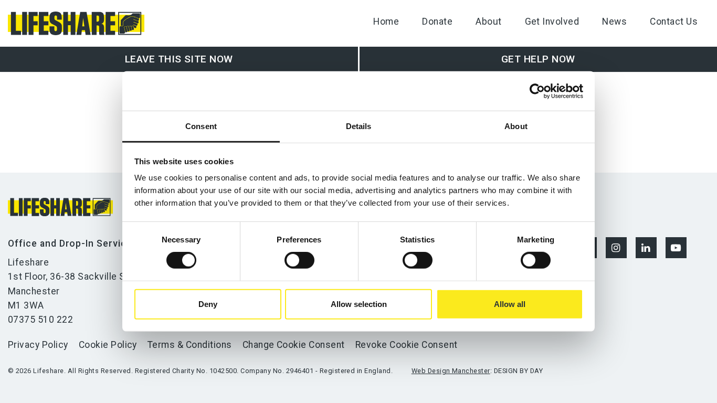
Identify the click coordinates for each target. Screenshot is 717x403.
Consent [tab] (201, 126)
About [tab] (516, 126)
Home (386, 21)
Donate (437, 21)
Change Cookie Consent (293, 345)
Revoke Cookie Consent (406, 345)
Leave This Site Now (179, 59)
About (488, 21)
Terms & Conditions (189, 345)
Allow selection (359, 304)
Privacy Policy (38, 345)
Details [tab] (359, 126)
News (614, 21)
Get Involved (552, 21)
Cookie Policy (108, 345)
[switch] (299, 260)
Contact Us (674, 21)
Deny (207, 304)
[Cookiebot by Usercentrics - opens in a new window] (537, 91)
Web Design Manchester (451, 371)
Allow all (509, 304)
